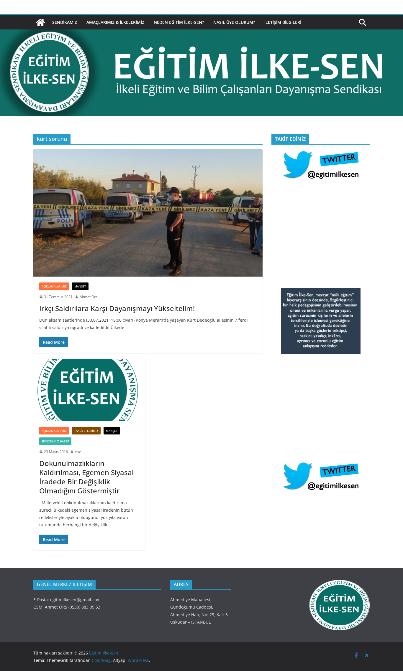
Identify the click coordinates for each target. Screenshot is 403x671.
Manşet (80, 286)
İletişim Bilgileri (282, 22)
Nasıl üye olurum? (234, 22)
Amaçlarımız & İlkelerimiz (115, 22)
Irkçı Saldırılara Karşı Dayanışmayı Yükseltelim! (117, 308)
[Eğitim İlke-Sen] (40, 22)
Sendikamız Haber (55, 441)
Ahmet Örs (88, 296)
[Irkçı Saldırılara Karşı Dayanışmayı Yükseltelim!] (148, 213)
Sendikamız (64, 22)
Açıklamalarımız (54, 286)
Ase (78, 451)
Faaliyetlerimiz (86, 431)
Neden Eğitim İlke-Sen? (179, 22)
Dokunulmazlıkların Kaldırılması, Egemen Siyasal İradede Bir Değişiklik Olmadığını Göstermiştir (86, 477)
